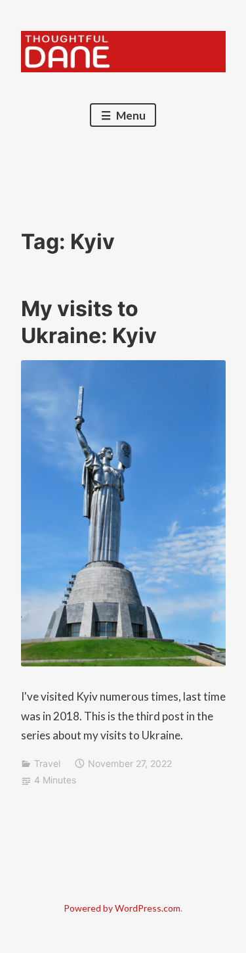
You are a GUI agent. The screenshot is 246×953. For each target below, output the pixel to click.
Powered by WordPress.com (122, 908)
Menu (130, 115)
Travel (47, 763)
